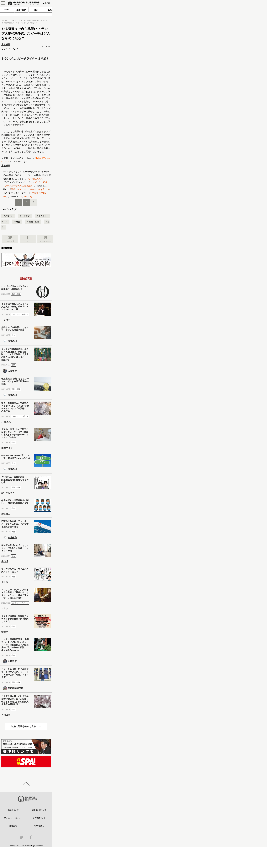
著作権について (39, 818)
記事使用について (39, 810)
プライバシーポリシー (13, 818)
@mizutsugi (26, 196)
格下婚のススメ (35, 178)
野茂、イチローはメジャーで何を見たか (30, 189)
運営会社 (13, 826)
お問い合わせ (39, 826)
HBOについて (13, 810)
